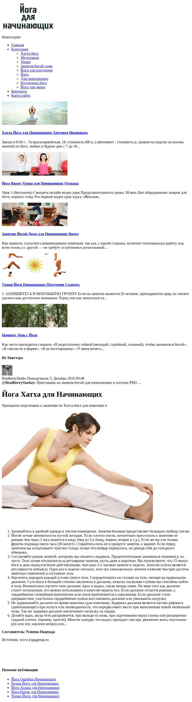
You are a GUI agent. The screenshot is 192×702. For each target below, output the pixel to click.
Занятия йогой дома (36, 66)
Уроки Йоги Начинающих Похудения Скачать (41, 285)
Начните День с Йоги (19, 335)
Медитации (30, 58)
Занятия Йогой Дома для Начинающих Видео (40, 234)
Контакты (19, 91)
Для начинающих (34, 79)
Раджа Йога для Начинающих (35, 683)
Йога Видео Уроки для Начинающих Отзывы (40, 183)
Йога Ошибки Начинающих (33, 679)
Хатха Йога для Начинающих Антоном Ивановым (45, 133)
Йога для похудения (36, 70)
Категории (19, 49)
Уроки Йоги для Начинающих (35, 696)
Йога (25, 74)
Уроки (26, 62)
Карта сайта (20, 95)
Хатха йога (29, 53)
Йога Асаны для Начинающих (35, 688)
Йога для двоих (33, 87)
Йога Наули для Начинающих (35, 692)
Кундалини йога (34, 83)
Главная (17, 45)
